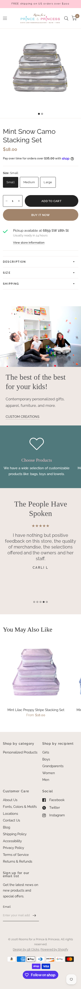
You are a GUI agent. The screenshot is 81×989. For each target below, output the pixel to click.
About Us (10, 800)
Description (14, 261)
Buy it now (40, 215)
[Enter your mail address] (34, 915)
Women (48, 773)
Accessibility (12, 841)
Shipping (11, 283)
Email (7, 906)
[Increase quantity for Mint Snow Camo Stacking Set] (19, 201)
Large (48, 182)
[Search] (66, 18)
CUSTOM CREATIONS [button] (22, 417)
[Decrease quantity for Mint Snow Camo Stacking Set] (6, 201)
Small (11, 182)
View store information (29, 242)
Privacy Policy (13, 848)
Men (45, 780)
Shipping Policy (15, 834)
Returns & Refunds (17, 861)
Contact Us (11, 820)
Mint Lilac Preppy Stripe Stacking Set (35, 710)
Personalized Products (20, 752)
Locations (10, 814)
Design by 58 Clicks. (26, 949)
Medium (29, 182)
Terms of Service (16, 855)
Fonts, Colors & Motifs (20, 807)
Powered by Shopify (54, 949)
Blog (6, 827)
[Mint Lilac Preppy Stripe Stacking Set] (36, 671)
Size (7, 272)
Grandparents (52, 766)
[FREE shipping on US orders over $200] (40, 4)
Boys (46, 759)
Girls (45, 752)
